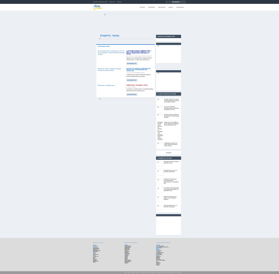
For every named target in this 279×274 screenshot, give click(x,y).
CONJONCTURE (95, 254)
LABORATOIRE (127, 253)
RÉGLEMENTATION (96, 248)
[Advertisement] (168, 225)
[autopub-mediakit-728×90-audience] (125, 38)
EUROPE (94, 257)
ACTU (137, 56)
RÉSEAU (157, 248)
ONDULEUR (158, 257)
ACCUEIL (125, 272)
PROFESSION (149, 56)
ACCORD (126, 257)
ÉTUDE (94, 255)
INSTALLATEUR (127, 249)
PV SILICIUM (158, 251)
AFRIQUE (94, 260)
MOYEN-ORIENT (95, 261)
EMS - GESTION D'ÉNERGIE (160, 260)
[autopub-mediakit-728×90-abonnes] (125, 99)
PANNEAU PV (158, 256)
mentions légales (178, 272)
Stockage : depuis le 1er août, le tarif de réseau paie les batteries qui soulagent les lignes (171, 100)
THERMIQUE (158, 249)
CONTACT (119, 2)
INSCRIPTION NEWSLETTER (100, 2)
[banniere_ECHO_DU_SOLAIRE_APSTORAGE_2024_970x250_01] (139, 23)
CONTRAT (126, 258)
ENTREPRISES (151, 7)
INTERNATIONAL (96, 256)
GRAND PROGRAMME (96, 250)
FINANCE (126, 256)
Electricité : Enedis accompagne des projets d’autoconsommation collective (138, 70)
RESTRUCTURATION (128, 261)
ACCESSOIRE (158, 259)
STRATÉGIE (126, 255)
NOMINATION (127, 262)
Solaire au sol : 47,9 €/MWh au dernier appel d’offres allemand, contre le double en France (171, 124)
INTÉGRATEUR (127, 248)
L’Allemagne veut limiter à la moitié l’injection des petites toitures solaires (170, 144)
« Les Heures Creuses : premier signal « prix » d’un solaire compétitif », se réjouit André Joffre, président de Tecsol (139, 52)
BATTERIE (157, 258)
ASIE (94, 258)
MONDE (94, 262)
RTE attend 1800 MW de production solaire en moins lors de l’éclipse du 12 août (171, 108)
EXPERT (94, 252)
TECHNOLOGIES (180, 7)
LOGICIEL (157, 262)
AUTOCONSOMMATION (136, 72)
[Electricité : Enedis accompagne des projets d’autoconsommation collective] (111, 69)
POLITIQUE (142, 7)
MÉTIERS (147, 272)
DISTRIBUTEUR (127, 251)
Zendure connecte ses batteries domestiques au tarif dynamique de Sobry (171, 116)
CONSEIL (126, 250)
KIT (156, 261)
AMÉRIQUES (95, 259)
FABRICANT (126, 252)
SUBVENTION (95, 251)
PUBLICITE (112, 2)
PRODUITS (158, 255)
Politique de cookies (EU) (171, 272)
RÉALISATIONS (161, 7)
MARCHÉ (171, 7)
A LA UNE (133, 56)
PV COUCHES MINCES (160, 252)
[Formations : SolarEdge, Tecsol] (111, 85)
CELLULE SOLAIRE (159, 254)
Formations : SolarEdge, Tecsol (137, 85)
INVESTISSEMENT (128, 260)
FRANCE (140, 56)
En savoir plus (131, 63)
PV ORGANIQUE (158, 253)
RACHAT (126, 259)
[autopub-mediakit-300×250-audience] (168, 73)
